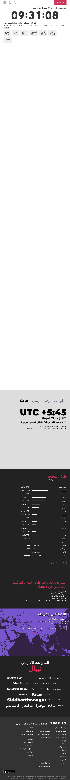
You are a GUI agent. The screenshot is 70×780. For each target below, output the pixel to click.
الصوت (64, 763)
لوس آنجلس (62, 487)
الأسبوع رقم (62, 760)
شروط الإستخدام (45, 763)
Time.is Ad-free (27, 742)
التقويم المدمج (61, 756)
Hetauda (45, 683)
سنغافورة (63, 542)
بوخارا (40, 705)
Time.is (60, 2)
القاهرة (64, 528)
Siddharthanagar (26, 700)
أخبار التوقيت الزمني (44, 734)
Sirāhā (51, 700)
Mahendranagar (54, 689)
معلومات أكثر (35, 25)
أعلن (49, 760)
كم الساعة (63, 778)
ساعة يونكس (29, 731)
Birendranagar (29, 678)
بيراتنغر (28, 705)
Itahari (54, 683)
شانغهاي (63, 545)
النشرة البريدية (46, 737)
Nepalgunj (24, 694)
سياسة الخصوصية (45, 766)
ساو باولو (63, 501)
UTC (64, 504)
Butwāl (41, 678)
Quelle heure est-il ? (53, 778)
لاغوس (64, 508)
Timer (64, 750)
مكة (24, 33)
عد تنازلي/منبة (62, 747)
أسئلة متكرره (29, 745)
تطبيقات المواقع (45, 731)
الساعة (64, 744)
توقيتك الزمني (62, 734)
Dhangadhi (56, 678)
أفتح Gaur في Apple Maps (32, 628)
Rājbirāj (47, 694)
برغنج (51, 705)
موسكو (64, 532)
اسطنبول (34, 33)
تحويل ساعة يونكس (27, 734)
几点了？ (22, 778)
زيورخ (64, 521)
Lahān (41, 689)
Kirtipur (33, 689)
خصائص (30, 739)
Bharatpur (14, 678)
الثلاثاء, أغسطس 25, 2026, (20, 23)
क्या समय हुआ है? (31, 778)
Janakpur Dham (17, 689)
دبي (65, 535)
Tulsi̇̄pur (59, 700)
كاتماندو (13, 705)
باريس (43, 33)
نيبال (35, 668)
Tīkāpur (60, 705)
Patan (37, 694)
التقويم (64, 753)
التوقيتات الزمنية (61, 737)
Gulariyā (35, 683)
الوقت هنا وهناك (61, 731)
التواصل (30, 755)
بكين (15, 33)
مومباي (64, 538)
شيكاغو (64, 490)
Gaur (28, 683)
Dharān (18, 683)
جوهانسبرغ (63, 518)
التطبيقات (47, 728)
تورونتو (64, 494)
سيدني (64, 556)
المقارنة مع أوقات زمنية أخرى (56, 563)
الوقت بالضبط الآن (60, 728)
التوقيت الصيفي (61, 741)
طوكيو (7, 33)
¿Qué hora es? (41, 778)
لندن (52, 33)
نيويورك (7, 40)
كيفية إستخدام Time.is (26, 749)
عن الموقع (30, 752)
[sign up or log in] (10, 3)
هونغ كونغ (63, 549)
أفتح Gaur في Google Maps (56, 628)
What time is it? (13, 778)
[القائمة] (5, 2)
